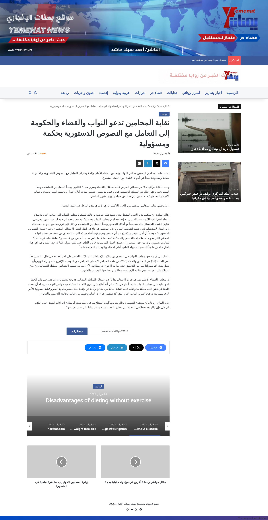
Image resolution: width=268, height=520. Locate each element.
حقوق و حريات (84, 93)
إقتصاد (103, 93)
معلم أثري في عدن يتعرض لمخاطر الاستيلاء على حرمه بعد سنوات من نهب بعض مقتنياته (181, 60)
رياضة (65, 93)
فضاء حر (156, 93)
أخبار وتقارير (213, 93)
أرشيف (152, 106)
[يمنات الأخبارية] (200, 76)
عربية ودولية (121, 93)
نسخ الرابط (77, 331)
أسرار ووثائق (191, 93)
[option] (88, 399)
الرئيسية (232, 93)
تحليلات (172, 93)
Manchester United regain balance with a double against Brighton (88, 400)
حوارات (140, 93)
